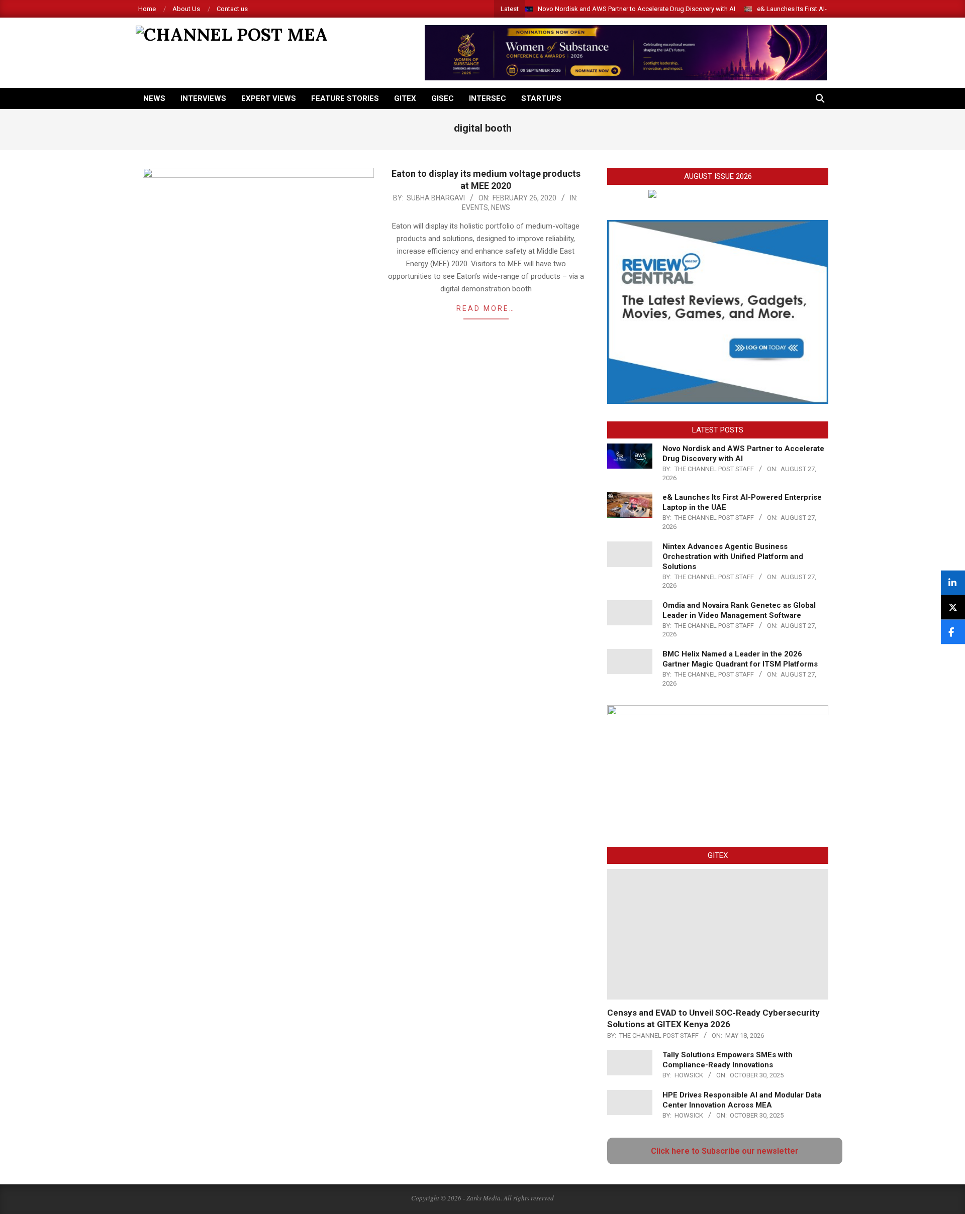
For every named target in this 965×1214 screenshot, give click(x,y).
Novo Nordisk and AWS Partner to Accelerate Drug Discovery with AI (636, 9)
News (500, 207)
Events (475, 207)
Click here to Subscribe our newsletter (725, 1151)
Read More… (485, 308)
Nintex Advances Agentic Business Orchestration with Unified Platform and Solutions (732, 556)
